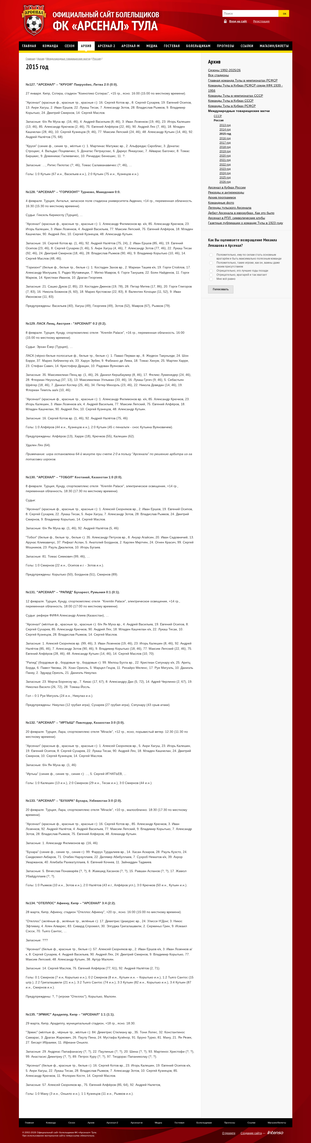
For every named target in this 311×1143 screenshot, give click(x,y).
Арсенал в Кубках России (227, 187)
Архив (40, 58)
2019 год (225, 151)
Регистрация (261, 21)
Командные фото (221, 202)
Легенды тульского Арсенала (229, 207)
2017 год (225, 142)
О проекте (228, 1133)
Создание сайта (251, 1133)
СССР (218, 116)
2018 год (225, 147)
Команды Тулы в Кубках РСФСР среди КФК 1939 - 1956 (245, 88)
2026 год (225, 181)
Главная (30, 58)
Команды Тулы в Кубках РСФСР (232, 106)
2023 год (225, 169)
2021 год (225, 160)
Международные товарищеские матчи (68, 58)
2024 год (225, 173)
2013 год (225, 125)
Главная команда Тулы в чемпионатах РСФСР (243, 80)
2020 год (225, 155)
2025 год (225, 177)
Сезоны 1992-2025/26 (224, 70)
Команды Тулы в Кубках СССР (230, 100)
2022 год (225, 164)
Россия (96, 58)
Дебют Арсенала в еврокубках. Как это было (241, 213)
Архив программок (222, 197)
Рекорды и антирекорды (226, 192)
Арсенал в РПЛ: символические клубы (236, 218)
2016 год (225, 138)
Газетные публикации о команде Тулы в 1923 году (245, 223)
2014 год (225, 129)
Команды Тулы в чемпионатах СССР (235, 95)
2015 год (225, 133)
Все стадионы (218, 75)
